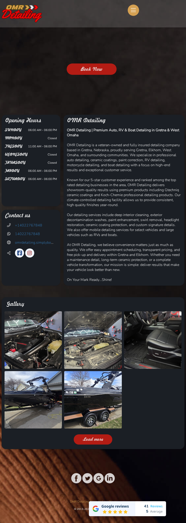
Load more (93, 439)
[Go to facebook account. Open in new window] (19, 253)
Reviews (156, 506)
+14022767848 (28, 225)
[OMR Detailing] (22, 14)
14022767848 (27, 233)
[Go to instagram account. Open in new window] (29, 253)
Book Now (92, 69)
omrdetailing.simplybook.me (38, 242)
